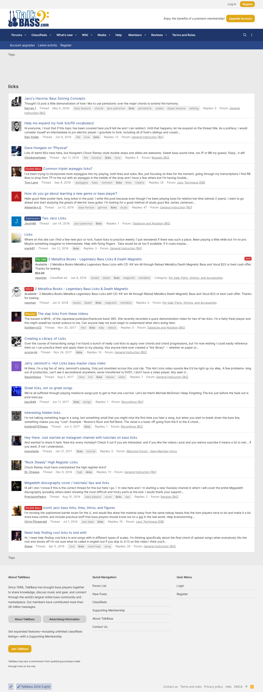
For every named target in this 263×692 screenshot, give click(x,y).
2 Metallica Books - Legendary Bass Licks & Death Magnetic (95, 259)
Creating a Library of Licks (45, 338)
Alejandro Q (32, 207)
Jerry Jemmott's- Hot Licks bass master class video (65, 363)
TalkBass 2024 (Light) (35, 686)
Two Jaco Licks (45, 218)
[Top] (246, 686)
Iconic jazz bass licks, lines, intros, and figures (70, 508)
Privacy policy (213, 686)
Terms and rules (191, 686)
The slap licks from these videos (56, 314)
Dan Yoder (31, 137)
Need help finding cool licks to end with (55, 532)
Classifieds (99, 602)
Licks (28, 234)
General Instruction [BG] (148, 137)
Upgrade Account (240, 18)
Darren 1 (30, 108)
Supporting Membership (108, 610)
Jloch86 (30, 223)
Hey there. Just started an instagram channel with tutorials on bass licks (80, 437)
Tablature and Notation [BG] (151, 223)
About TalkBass (102, 618)
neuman (41, 277)
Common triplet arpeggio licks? (58, 168)
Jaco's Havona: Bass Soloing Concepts (54, 98)
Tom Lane (31, 182)
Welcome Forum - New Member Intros (151, 451)
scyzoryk (30, 352)
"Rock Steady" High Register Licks (51, 462)
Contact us (99, 626)
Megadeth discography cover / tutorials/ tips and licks (66, 483)
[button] (25, 35)
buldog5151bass (36, 426)
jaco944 (30, 402)
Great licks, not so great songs (48, 388)
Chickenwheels (35, 157)
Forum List (99, 585)
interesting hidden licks (42, 413)
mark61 (29, 248)
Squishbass (32, 377)
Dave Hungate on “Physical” (46, 148)
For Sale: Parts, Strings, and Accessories (196, 277)
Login (180, 585)
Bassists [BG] (160, 157)
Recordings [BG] (132, 402)
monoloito (31, 451)
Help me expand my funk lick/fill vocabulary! (59, 123)
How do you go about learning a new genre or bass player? (70, 193)
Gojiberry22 (33, 327)
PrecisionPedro (35, 496)
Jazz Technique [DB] (191, 182)
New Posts (99, 594)
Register (182, 594)
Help (228, 686)
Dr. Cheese (31, 472)
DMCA (238, 686)
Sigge (28, 546)
